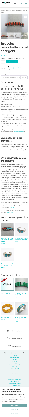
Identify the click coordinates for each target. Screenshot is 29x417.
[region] (14, 402)
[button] (15, 3)
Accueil (3, 10)
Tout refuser (14, 413)
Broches (14, 361)
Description (5, 74)
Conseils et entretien (15, 383)
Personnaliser (14, 409)
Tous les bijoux (15, 368)
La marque (15, 378)
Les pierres (15, 376)
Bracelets (8, 10)
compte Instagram (18, 131)
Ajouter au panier (12, 61)
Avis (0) (24, 77)
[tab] (5, 73)
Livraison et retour (15, 385)
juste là (12, 207)
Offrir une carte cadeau (14, 379)
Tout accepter (14, 405)
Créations (14, 366)
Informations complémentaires (11, 77)
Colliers (15, 363)
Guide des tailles (14, 381)
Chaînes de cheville (14, 365)
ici (16, 199)
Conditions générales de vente (14, 387)
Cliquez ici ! (9, 212)
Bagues (15, 355)
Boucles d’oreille (14, 357)
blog (2, 151)
